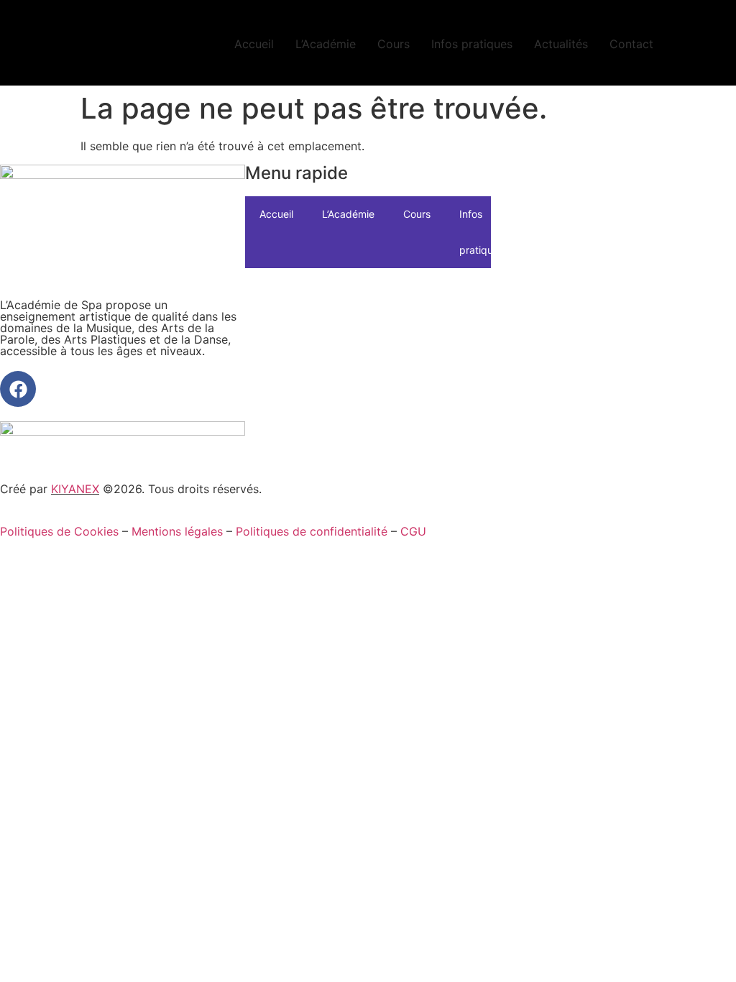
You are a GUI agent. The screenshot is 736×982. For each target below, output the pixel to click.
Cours (393, 44)
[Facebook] (18, 389)
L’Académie (325, 44)
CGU (413, 531)
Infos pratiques (471, 44)
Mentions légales (177, 531)
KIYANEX (75, 489)
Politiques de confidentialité (311, 531)
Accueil (254, 44)
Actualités (561, 44)
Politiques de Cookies (59, 531)
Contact (631, 44)
